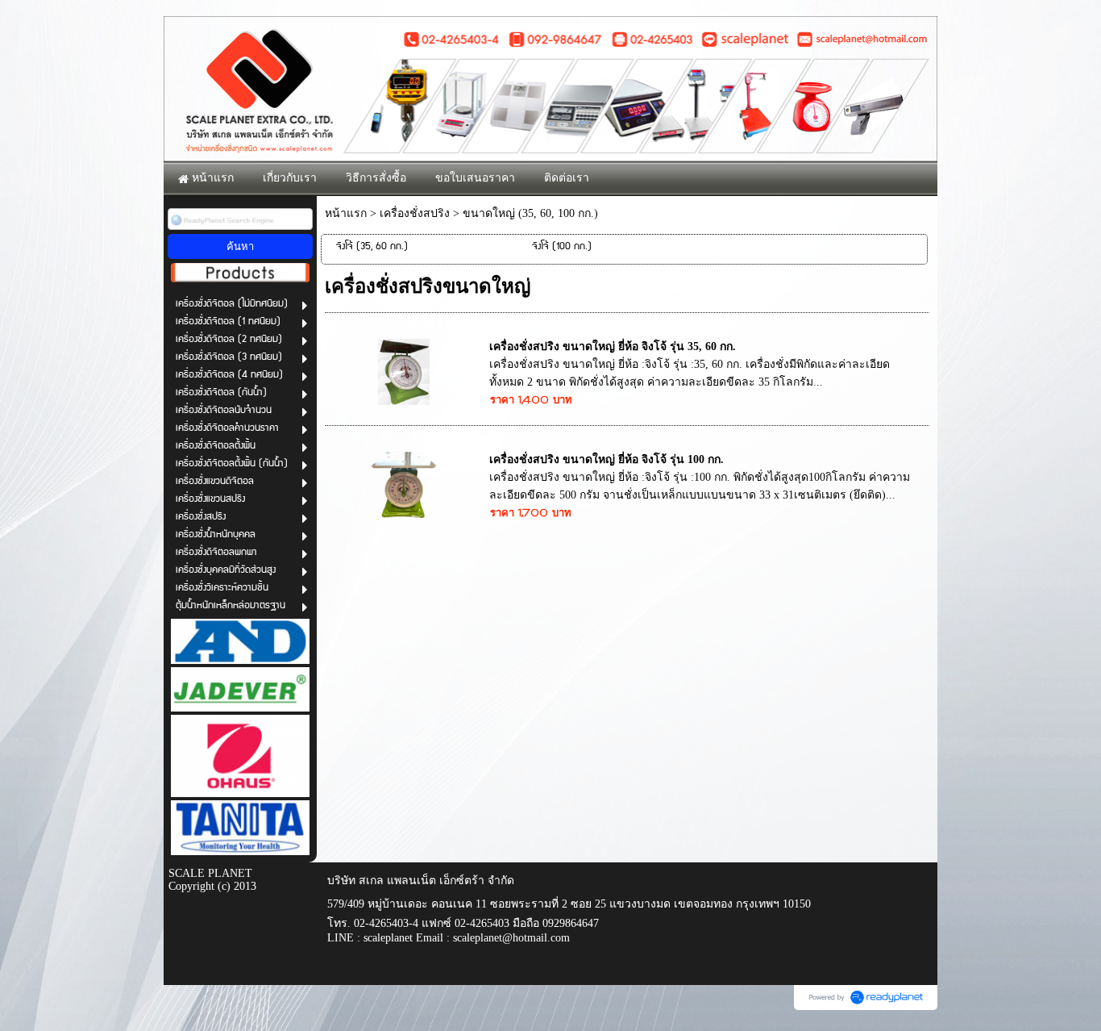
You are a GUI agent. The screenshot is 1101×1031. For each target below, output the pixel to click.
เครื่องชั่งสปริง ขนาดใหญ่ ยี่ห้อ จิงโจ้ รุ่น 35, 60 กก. (612, 346)
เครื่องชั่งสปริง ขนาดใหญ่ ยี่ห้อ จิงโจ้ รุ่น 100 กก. (606, 459)
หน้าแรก (346, 213)
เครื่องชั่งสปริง (415, 213)
